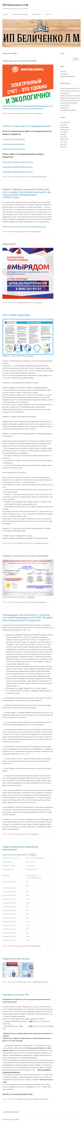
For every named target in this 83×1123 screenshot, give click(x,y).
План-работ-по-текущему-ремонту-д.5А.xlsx (17, 162)
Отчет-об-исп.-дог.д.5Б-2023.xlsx (13, 144)
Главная (5, 14)
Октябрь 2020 (64, 129)
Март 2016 (63, 142)
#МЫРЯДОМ (9, 244)
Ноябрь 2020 (64, 127)
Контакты (48, 14)
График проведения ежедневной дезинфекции (20, 848)
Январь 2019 (64, 139)
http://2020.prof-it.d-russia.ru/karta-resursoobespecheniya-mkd (24, 226)
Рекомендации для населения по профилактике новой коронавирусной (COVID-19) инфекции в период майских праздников (27, 617)
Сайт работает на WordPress (10, 1119)
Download (31, 597)
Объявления (38, 113)
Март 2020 (63, 137)
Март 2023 (63, 125)
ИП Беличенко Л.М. (15, 5)
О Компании (36, 14)
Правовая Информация (20, 14)
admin (15, 53)
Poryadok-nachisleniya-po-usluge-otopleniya (14, 597)
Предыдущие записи (10, 1112)
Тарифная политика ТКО (15, 994)
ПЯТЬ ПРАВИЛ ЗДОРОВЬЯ (16, 315)
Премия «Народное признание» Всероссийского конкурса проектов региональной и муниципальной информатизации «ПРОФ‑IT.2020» (26, 193)
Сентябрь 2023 (64, 122)
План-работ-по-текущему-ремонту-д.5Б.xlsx (17, 167)
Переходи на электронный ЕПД (19, 60)
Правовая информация (39, 177)
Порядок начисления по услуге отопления (25, 555)
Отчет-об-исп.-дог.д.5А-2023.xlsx (13, 139)
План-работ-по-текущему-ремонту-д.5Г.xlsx (17, 172)
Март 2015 (63, 146)
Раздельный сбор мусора (16, 958)
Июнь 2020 (63, 132)
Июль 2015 (63, 144)
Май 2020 (63, 134)
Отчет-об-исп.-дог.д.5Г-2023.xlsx (13, 149)
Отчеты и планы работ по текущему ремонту (26, 126)
